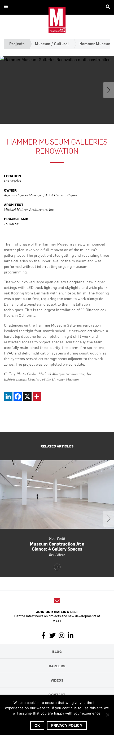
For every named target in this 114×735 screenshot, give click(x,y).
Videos (57, 680)
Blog (57, 651)
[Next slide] (108, 90)
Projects (16, 43)
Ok (37, 725)
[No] (107, 714)
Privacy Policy (66, 725)
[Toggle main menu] (6, 6)
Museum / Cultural (52, 43)
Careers (57, 666)
